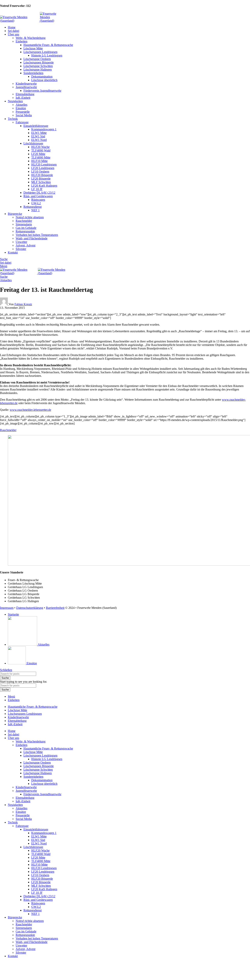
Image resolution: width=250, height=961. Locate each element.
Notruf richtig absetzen (30, 217)
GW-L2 (36, 203)
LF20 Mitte (38, 154)
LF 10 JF (37, 189)
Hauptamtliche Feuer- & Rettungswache (48, 45)
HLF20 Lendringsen (44, 164)
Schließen (6, 670)
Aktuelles (21, 104)
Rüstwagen (38, 199)
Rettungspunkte (25, 231)
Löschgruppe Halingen (37, 69)
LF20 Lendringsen (42, 168)
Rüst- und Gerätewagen (38, 196)
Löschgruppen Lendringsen (40, 52)
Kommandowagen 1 (43, 129)
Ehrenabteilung (25, 94)
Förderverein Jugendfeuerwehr (42, 90)
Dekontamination (42, 76)
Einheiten (21, 41)
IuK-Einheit (23, 97)
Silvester (21, 249)
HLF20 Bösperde (42, 175)
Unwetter (21, 242)
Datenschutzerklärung (29, 607)
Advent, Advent (25, 245)
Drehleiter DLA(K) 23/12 (39, 192)
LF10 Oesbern (40, 171)
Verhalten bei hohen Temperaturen (37, 234)
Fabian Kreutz (23, 304)
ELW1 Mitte (39, 132)
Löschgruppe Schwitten (38, 66)
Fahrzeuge (22, 122)
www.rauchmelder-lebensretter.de (30, 409)
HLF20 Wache (40, 147)
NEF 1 (35, 210)
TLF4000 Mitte (40, 157)
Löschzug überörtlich (44, 80)
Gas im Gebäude (26, 227)
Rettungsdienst (32, 206)
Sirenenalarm (24, 224)
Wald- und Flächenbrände (31, 238)
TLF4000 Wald (40, 150)
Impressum (6, 607)
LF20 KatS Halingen (44, 185)
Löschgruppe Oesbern (37, 59)
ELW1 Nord (39, 140)
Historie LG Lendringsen (46, 55)
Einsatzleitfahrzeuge (35, 125)
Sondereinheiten (33, 73)
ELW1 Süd (38, 136)
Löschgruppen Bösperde (38, 62)
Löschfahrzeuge (33, 143)
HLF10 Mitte (39, 161)
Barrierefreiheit (55, 607)
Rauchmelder (24, 220)
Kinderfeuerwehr (26, 83)
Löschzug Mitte (33, 48)
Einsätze (21, 108)
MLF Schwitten (41, 182)
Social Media (24, 115)
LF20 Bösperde (41, 178)
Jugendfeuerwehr (26, 87)
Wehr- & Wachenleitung (31, 37)
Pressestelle (23, 111)
